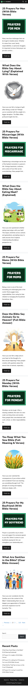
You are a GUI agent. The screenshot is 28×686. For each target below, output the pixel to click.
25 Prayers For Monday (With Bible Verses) (10, 383)
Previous (5, 623)
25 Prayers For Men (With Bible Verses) (13, 11)
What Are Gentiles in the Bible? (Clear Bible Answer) (13, 560)
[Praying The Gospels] (6, 1)
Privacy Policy (13, 680)
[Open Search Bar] (23, 1)
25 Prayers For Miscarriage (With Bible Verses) (13, 134)
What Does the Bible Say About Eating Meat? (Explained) (11, 190)
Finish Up (6, 56)
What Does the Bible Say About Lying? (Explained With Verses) (12, 70)
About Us (6, 680)
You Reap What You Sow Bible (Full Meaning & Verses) (14, 440)
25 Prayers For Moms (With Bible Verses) (13, 260)
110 (19, 623)
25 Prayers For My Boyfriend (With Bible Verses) (13, 505)
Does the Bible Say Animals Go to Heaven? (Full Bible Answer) (13, 318)
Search (4, 633)
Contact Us (21, 680)
